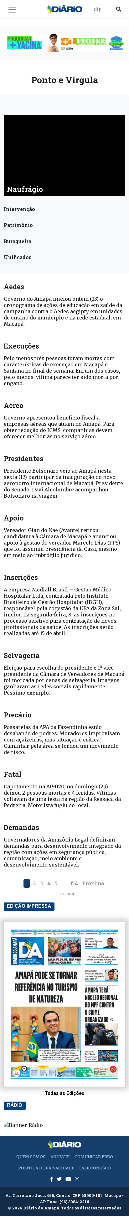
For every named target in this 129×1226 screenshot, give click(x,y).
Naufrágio (25, 189)
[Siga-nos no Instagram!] (77, 1179)
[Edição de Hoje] (64, 1004)
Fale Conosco (95, 1167)
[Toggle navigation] (12, 10)
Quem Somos (30, 1156)
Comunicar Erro (94, 1156)
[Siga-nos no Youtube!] (69, 1179)
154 (74, 883)
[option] (64, 42)
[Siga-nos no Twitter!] (59, 1179)
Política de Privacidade (46, 1167)
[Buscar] (118, 9)
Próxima (93, 883)
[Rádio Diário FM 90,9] (23, 1124)
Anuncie (60, 1156)
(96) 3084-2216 (74, 1201)
